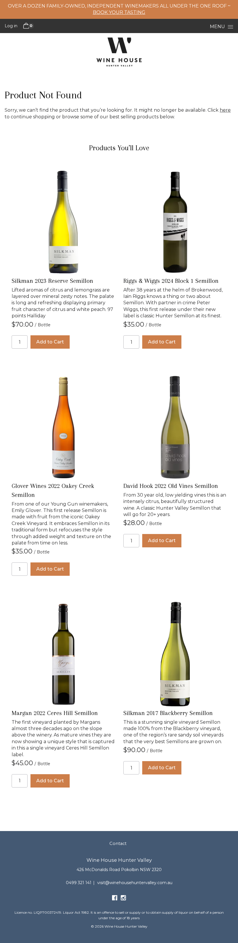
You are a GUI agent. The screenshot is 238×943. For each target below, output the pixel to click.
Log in (11, 25)
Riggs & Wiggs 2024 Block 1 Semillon (171, 280)
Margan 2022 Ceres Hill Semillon (55, 712)
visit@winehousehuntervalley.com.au (134, 882)
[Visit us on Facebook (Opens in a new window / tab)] (114, 899)
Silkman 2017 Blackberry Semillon (168, 712)
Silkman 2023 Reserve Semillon (52, 280)
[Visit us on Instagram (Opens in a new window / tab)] (123, 899)
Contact (118, 843)
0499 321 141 (78, 882)
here (225, 110)
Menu (217, 26)
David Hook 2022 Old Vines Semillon (170, 485)
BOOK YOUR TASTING (119, 12)
